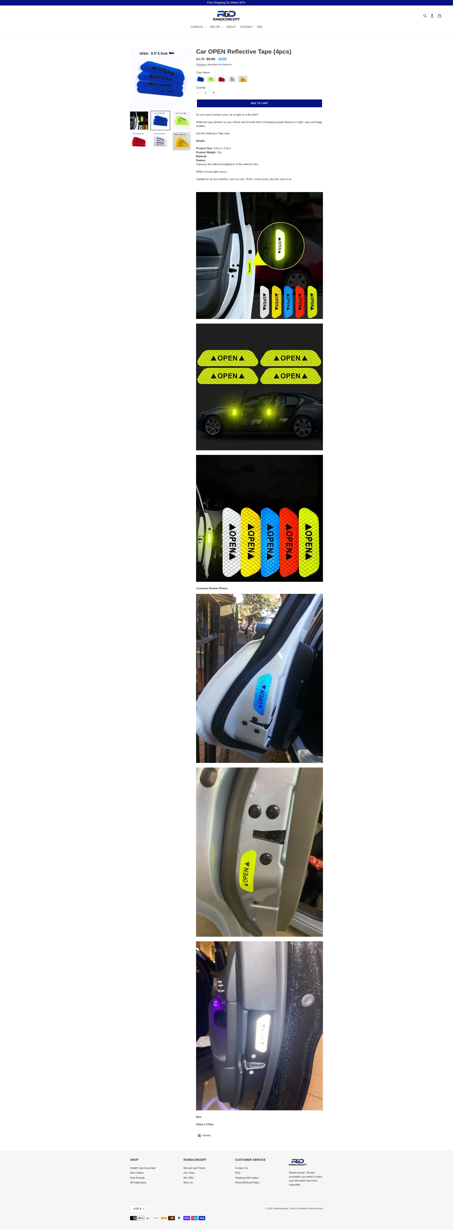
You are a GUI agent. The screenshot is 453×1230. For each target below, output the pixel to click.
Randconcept (280, 1208)
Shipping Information (247, 1177)
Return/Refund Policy (247, 1182)
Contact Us (241, 1167)
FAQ (237, 1172)
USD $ (137, 1208)
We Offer (189, 1177)
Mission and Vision (194, 1167)
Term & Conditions (299, 1208)
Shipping (201, 64)
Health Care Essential (142, 1167)
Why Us (188, 1182)
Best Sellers (137, 1172)
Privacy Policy (316, 1208)
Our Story (189, 1172)
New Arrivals (137, 1177)
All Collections (138, 1182)
